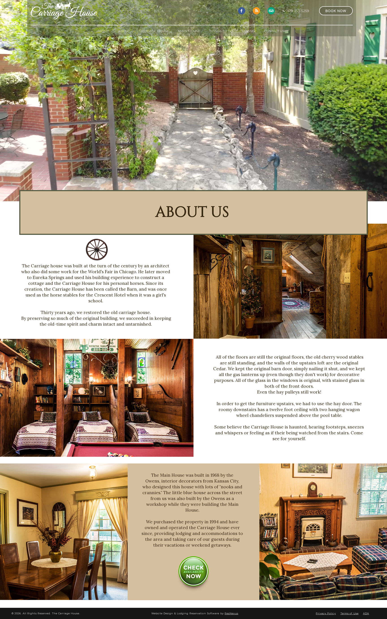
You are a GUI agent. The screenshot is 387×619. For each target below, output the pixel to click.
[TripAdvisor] (271, 10)
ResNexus (231, 613)
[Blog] (256, 10)
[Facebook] (242, 10)
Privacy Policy (326, 613)
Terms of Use (349, 613)
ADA (366, 613)
